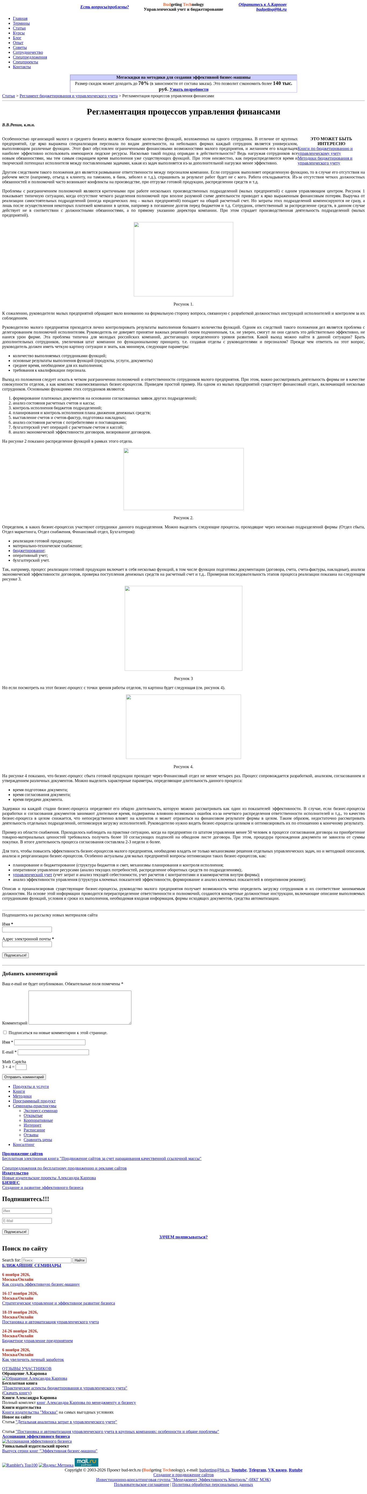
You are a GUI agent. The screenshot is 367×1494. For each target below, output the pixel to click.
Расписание (34, 1130)
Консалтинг (24, 1144)
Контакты (22, 67)
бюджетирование (28, 550)
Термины (21, 23)
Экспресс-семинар (40, 1110)
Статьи (19, 28)
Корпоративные (38, 1120)
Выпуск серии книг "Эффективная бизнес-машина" (50, 1451)
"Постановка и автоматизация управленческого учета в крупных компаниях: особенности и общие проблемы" (117, 1431)
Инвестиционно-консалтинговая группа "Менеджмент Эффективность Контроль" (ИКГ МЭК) (183, 1479)
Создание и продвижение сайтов (183, 1474)
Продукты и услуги (31, 1086)
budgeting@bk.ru (271, 9)
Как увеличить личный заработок (33, 1359)
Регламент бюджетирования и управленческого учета (69, 96)
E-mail (9, 1052)
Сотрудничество (28, 52)
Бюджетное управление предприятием (37, 1340)
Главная (20, 18)
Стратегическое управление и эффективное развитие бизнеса (58, 1303)
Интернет (32, 1125)
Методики (22, 1096)
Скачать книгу (16, 1393)
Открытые (33, 1115)
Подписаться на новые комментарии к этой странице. (58, 1032)
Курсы (19, 33)
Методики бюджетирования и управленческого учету (325, 160)
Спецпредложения (30, 57)
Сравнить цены (38, 1139)
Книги (19, 1091)
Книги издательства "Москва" (30, 1412)
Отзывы (31, 1135)
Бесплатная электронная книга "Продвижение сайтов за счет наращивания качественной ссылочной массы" (102, 1158)
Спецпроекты (25, 62)
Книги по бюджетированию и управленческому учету (325, 151)
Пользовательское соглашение (141, 1484)
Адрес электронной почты (28, 939)
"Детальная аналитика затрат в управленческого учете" (66, 1422)
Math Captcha (14, 1061)
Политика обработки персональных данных (212, 1484)
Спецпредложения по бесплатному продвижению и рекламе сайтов (64, 1168)
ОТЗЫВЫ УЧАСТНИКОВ (27, 1368)
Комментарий (14, 1023)
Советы (20, 47)
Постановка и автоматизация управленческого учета (50, 1322)
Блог (17, 37)
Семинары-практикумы (34, 1106)
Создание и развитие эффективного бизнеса (42, 1187)
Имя (7, 924)
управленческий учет (32, 874)
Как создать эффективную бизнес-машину (41, 1284)
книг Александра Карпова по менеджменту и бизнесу (86, 1402)
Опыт (18, 42)
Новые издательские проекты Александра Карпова (49, 1178)
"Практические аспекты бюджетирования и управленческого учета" (64, 1388)
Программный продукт (34, 1101)
